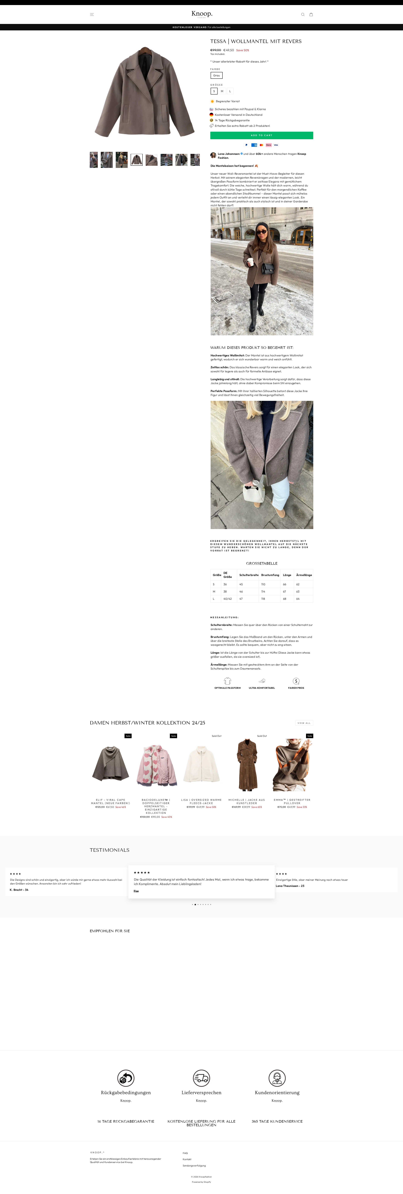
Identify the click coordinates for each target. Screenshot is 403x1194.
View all (304, 723)
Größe (216, 84)
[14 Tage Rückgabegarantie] (126, 1089)
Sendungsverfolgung (194, 1165)
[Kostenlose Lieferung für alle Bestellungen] (201, 1089)
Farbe (215, 69)
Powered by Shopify (201, 1182)
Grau (216, 75)
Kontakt (187, 1159)
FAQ (185, 1153)
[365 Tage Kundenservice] (277, 1089)
